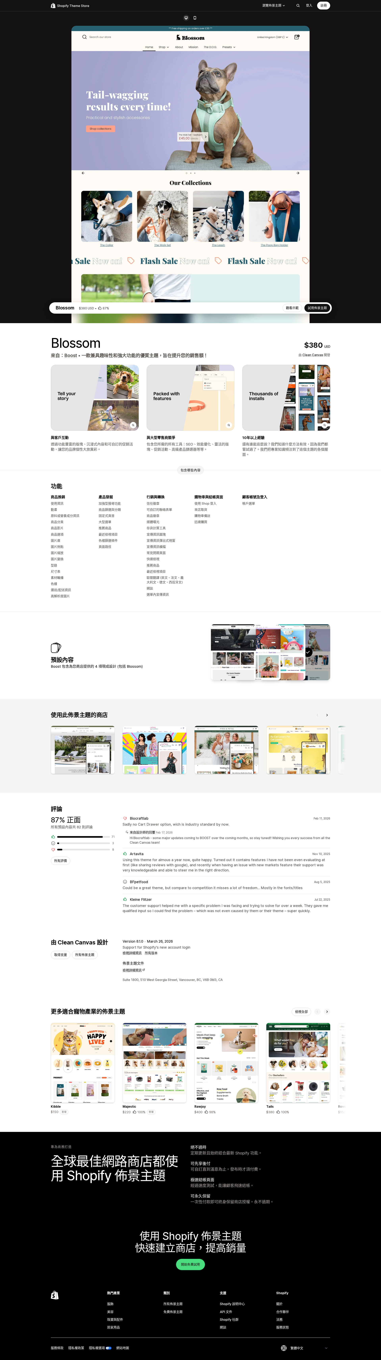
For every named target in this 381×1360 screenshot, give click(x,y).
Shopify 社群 (229, 1320)
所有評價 (60, 861)
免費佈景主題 (173, 1312)
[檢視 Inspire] (233, 652)
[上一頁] (317, 715)
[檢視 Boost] (283, 652)
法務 (279, 1320)
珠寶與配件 (115, 1320)
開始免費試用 (190, 1264)
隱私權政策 (76, 1348)
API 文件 (226, 1312)
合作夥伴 (282, 1312)
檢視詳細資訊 (132, 953)
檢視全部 (301, 1012)
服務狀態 (282, 1327)
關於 (279, 1304)
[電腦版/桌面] (186, 18)
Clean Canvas (312, 355)
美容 (110, 1312)
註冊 (323, 5)
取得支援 (60, 955)
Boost (70, 355)
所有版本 (151, 953)
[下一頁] (327, 715)
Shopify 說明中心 (232, 1304)
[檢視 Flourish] (258, 652)
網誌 (223, 1327)
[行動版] (195, 18)
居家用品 (113, 1327)
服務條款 (57, 1348)
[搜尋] (298, 5)
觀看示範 (292, 308)
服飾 (110, 1304)
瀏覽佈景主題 (271, 5)
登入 (309, 5)
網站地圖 (122, 1348)
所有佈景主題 (84, 955)
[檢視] (83, 750)
